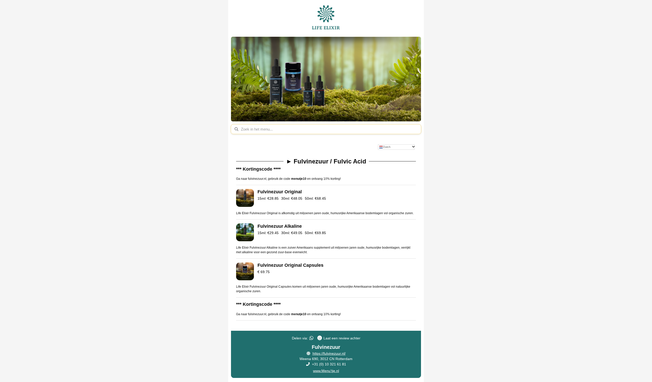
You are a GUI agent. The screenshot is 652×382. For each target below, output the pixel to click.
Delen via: (300, 338)
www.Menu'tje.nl (326, 371)
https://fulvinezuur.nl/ (329, 353)
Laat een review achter (341, 338)
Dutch (386, 147)
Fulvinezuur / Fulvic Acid (326, 161)
